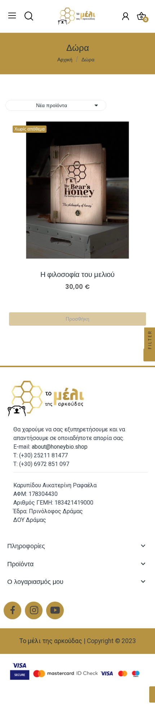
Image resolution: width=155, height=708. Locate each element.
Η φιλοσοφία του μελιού (77, 274)
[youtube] (55, 610)
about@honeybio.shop (60, 446)
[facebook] (12, 610)
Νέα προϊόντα (68, 105)
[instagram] (34, 610)
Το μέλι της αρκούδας (50, 641)
